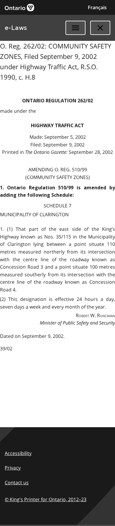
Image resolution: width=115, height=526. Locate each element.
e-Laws (16, 27)
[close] (100, 28)
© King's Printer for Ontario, (45, 499)
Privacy (13, 467)
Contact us (17, 482)
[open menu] (75, 28)
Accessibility (18, 453)
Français (97, 7)
